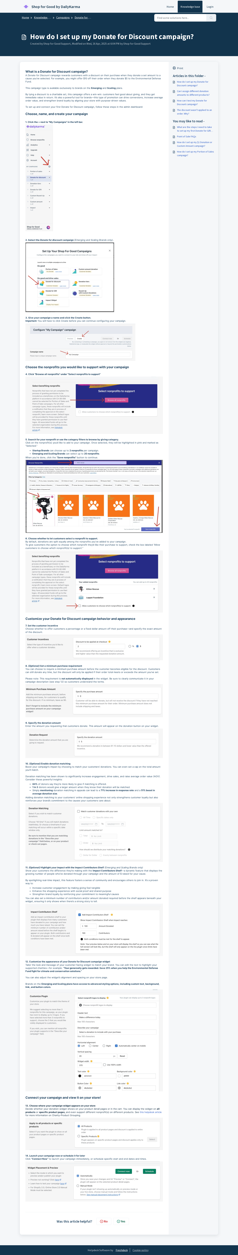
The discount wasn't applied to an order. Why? (194, 111)
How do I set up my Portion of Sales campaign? (195, 153)
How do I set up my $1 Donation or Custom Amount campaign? (194, 144)
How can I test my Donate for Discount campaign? (192, 102)
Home (170, 6)
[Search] (211, 18)
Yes (123, 1221)
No (106, 1221)
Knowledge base (190, 6)
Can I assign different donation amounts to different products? (193, 93)
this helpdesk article (151, 1112)
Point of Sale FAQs (186, 136)
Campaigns (63, 17)
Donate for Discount (87, 17)
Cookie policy (140, 1250)
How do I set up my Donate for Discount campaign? (192, 83)
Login (210, 6)
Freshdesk (122, 1250)
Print (180, 68)
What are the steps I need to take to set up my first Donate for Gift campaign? (194, 129)
